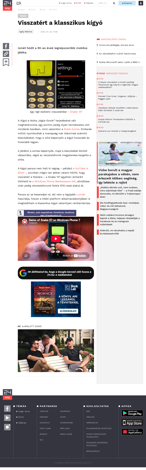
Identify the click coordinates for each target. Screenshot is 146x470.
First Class (45, 428)
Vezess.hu (45, 423)
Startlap (44, 411)
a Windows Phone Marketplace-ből (54, 181)
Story (63, 417)
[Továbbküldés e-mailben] (6, 54)
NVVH (78, 3)
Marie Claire (66, 434)
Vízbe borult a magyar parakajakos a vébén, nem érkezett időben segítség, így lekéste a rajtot (118, 176)
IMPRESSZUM (92, 423)
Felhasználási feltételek (98, 428)
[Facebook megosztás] (6, 46)
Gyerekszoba (66, 423)
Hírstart (44, 417)
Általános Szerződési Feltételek (97, 444)
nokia (54, 9)
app (43, 9)
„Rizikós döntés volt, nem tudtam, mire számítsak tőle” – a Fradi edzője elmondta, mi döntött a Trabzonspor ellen (120, 192)
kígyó (22, 9)
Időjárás (89, 3)
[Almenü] (19, 3)
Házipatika (65, 411)
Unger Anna (66, 3)
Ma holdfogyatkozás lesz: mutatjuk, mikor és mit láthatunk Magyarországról (119, 205)
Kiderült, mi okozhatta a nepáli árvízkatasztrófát (117, 232)
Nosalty (43, 434)
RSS (88, 411)
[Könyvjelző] (6, 62)
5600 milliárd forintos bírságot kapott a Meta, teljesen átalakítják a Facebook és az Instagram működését (120, 220)
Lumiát (80, 194)
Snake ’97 (76, 111)
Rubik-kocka (71, 129)
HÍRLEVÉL (90, 417)
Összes (123, 73)
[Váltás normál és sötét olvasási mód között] (114, 3)
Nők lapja (65, 428)
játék (33, 9)
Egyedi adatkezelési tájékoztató (96, 435)
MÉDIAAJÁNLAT (93, 451)
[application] (56, 350)
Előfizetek (127, 3)
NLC (41, 440)
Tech (23, 16)
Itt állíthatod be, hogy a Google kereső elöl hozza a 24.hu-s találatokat (59, 273)
